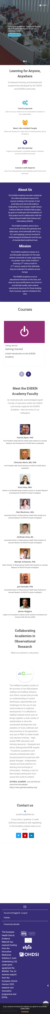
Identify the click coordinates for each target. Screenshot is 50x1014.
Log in (44, 5)
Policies (7, 918)
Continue (25, 1012)
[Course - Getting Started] (24, 332)
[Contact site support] (25, 906)
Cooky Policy (25, 1008)
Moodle (16, 924)
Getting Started (14, 349)
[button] (4, 32)
